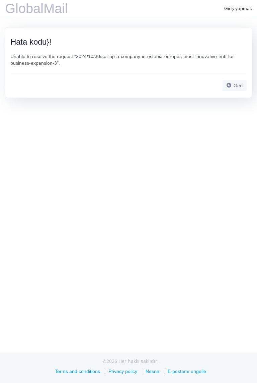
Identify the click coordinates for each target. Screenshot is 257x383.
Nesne (152, 371)
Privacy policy (122, 371)
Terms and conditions (77, 371)
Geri (237, 85)
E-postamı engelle (187, 371)
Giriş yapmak (238, 8)
